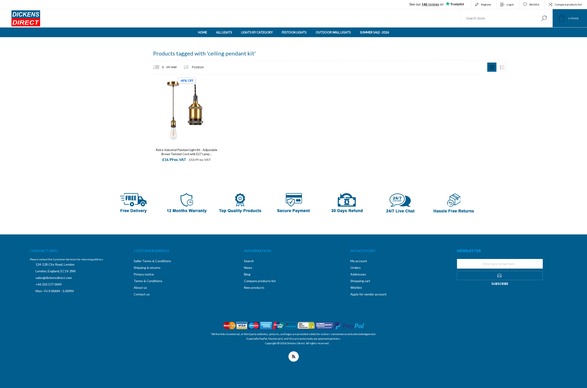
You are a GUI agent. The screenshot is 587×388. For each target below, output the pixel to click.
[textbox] (498, 18)
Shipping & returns (147, 268)
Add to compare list (214, 107)
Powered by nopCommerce (290, 347)
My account (358, 261)
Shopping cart (360, 281)
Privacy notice (144, 274)
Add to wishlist (203, 107)
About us (140, 287)
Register (486, 4)
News (248, 268)
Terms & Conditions (148, 281)
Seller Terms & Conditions (152, 261)
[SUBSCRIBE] (500, 275)
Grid (491, 67)
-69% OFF (187, 81)
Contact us (142, 294)
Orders (355, 268)
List (502, 67)
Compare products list (568, 4)
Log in (510, 4)
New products (254, 287)
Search (544, 18)
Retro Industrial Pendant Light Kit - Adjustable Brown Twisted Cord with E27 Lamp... (186, 152)
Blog (247, 274)
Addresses (358, 274)
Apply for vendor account (368, 294)
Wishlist (356, 287)
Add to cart (181, 107)
